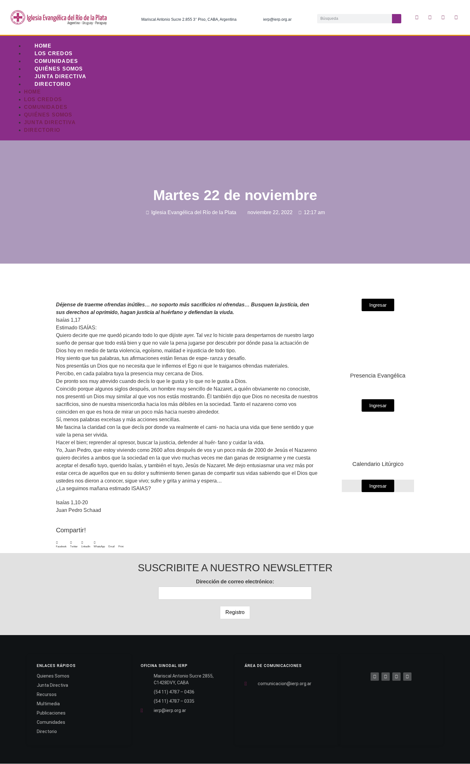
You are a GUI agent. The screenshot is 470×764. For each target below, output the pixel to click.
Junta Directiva (60, 76)
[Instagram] (443, 17)
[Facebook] (375, 676)
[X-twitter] (430, 17)
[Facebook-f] (417, 17)
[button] (61, 545)
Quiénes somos (59, 68)
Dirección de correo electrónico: (235, 581)
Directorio (53, 84)
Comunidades (56, 61)
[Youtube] (456, 17)
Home (43, 46)
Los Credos (54, 53)
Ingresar (378, 486)
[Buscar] (396, 18)
